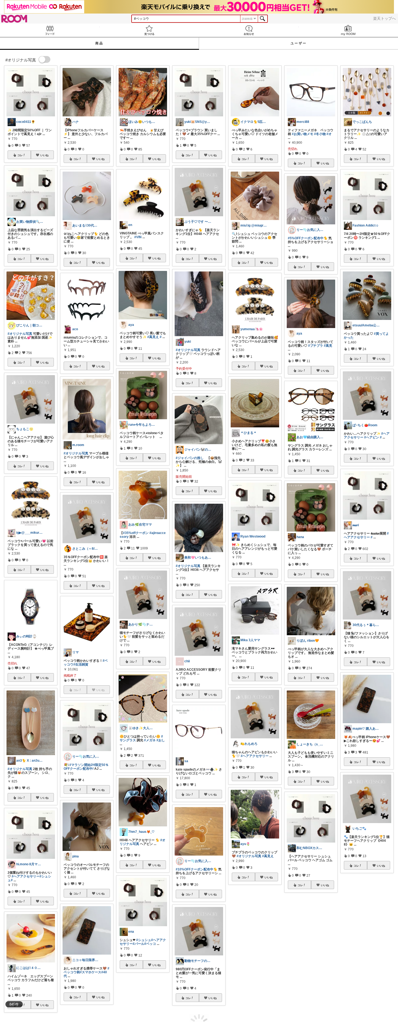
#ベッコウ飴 (372, 1013)
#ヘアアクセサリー (26, 876)
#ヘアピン (371, 437)
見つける (149, 30)
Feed (50, 30)
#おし (160, 740)
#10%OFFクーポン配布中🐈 (196, 869)
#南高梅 (354, 1016)
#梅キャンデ (369, 1016)
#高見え (153, 337)
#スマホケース (90, 972)
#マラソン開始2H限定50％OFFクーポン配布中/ (86, 767)
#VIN (138, 237)
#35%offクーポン (136, 533)
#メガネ (150, 740)
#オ (329, 134)
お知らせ (249, 30)
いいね (44, 155)
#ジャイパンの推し (190, 458)
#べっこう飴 (353, 1013)
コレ (20, 155)
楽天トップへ (384, 18)
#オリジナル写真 (20, 334)
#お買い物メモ (302, 134)
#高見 (328, 346)
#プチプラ (315, 346)
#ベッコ (150, 944)
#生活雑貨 (80, 664)
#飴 (384, 1013)
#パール (138, 944)
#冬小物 (320, 134)
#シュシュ (143, 940)
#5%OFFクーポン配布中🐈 (308, 238)
